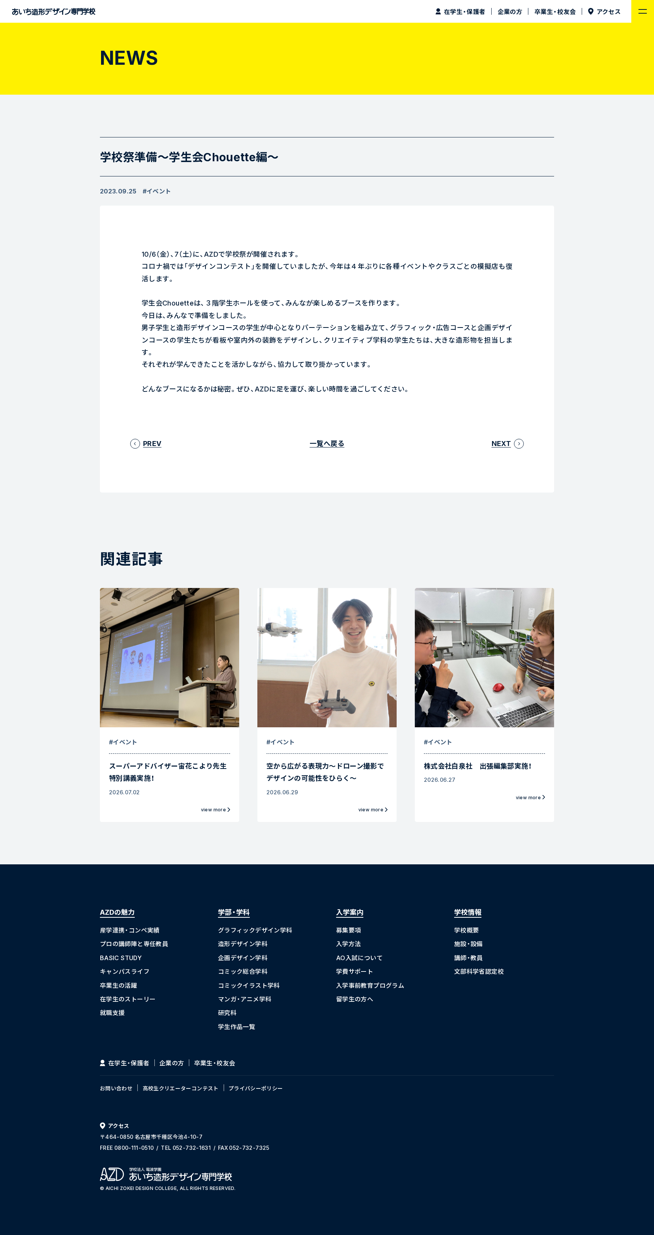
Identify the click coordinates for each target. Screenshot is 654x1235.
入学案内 (349, 912)
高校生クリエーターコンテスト (181, 1088)
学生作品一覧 (236, 1026)
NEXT (501, 444)
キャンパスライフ (124, 971)
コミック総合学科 (243, 971)
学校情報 (467, 912)
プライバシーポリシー (256, 1088)
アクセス (118, 1125)
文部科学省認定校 (479, 971)
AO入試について (359, 957)
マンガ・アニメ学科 (244, 998)
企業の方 (171, 1062)
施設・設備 (468, 943)
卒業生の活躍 (118, 985)
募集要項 (348, 929)
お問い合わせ (116, 1088)
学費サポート (354, 971)
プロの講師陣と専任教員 (134, 943)
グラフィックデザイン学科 (255, 929)
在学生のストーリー (128, 998)
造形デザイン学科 (243, 943)
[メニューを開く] (642, 11)
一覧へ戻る (327, 444)
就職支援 (112, 1012)
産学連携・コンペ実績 (130, 929)
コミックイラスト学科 (249, 985)
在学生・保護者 (128, 1062)
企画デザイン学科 (243, 957)
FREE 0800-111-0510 (127, 1147)
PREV (152, 444)
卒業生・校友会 (214, 1062)
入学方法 (348, 943)
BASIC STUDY (121, 957)
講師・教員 (468, 957)
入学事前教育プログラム (370, 985)
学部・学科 (234, 912)
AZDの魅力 (117, 912)
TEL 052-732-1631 (186, 1147)
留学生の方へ (354, 998)
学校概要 (466, 929)
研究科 (227, 1012)
